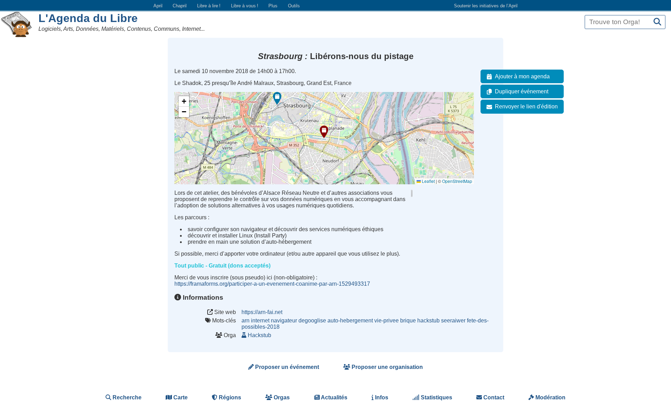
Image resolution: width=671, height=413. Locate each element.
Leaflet (428, 181)
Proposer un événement (286, 367)
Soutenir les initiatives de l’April (486, 5)
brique (408, 320)
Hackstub (259, 335)
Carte (180, 397)
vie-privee (386, 320)
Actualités (333, 397)
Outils (294, 5)
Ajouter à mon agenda (522, 76)
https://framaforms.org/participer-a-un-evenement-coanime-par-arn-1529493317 (272, 284)
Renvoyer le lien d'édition (526, 106)
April (158, 5)
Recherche (126, 397)
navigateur (284, 320)
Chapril (180, 5)
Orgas (281, 397)
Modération (549, 397)
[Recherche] (657, 22)
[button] (324, 132)
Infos (381, 397)
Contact (493, 397)
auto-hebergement (350, 320)
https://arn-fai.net (261, 312)
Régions (229, 397)
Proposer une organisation (386, 367)
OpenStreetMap (457, 181)
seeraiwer (453, 320)
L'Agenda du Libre (88, 18)
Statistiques (435, 397)
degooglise (312, 320)
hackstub (428, 320)
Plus (272, 5)
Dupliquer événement (521, 91)
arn (245, 320)
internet (260, 320)
